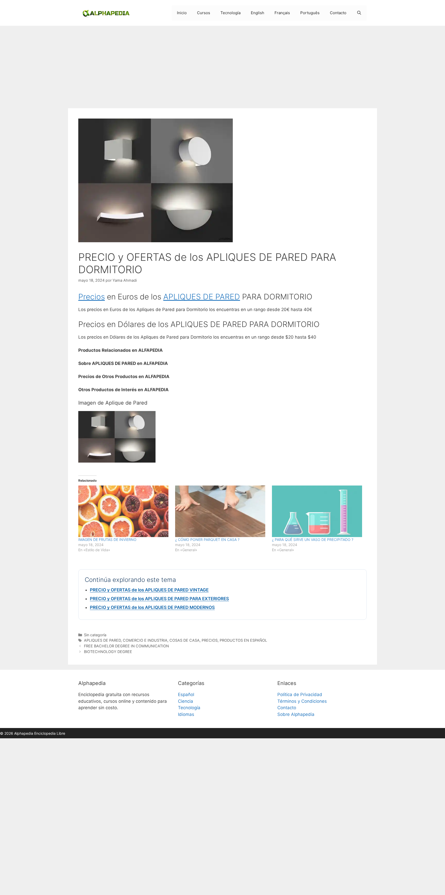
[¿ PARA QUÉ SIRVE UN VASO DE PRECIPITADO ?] (318, 511)
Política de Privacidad (299, 694)
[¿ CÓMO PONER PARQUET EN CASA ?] (221, 511)
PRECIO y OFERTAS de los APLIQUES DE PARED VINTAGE (149, 589)
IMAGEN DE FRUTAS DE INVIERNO (107, 539)
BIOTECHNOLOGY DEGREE (108, 651)
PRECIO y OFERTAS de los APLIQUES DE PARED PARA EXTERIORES (159, 598)
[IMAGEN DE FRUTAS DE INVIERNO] (124, 511)
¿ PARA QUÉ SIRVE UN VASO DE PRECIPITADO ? (312, 539)
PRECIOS (210, 640)
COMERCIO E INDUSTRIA (145, 640)
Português (310, 12)
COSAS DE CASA (184, 640)
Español (186, 694)
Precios (91, 296)
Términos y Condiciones (302, 701)
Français (282, 12)
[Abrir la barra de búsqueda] (359, 13)
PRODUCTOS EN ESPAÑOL (243, 640)
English (257, 12)
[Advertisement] (222, 64)
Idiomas (186, 714)
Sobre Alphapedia (295, 714)
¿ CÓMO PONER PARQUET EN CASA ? (207, 539)
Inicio (182, 12)
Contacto (338, 12)
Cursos (203, 12)
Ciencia (185, 701)
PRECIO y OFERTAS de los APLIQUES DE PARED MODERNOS (152, 607)
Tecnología (230, 12)
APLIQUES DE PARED (201, 296)
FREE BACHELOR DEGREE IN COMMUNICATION (126, 646)
